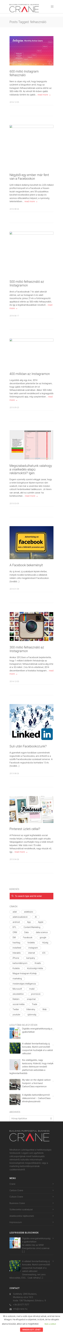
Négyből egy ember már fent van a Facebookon (29, 176)
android (16, 922)
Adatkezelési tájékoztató (22, 1216)
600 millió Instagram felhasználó (24, 73)
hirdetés (31, 942)
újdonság (31, 1014)
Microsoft (17, 989)
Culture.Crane (16, 1196)
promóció (35, 994)
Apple (40, 922)
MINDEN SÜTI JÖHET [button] (31, 1330)
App (29, 922)
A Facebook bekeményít (26, 565)
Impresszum (16, 1222)
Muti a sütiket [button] (50, 1324)
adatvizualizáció (20, 917)
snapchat (31, 999)
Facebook (27, 937)
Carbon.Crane (16, 1190)
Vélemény (30, 1009)
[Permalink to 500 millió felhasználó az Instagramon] (31, 254)
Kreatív (38, 963)
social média (18, 1004)
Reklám (16, 999)
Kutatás (16, 968)
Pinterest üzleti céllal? (25, 829)
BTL (14, 927)
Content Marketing (32, 927)
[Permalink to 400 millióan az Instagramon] (31, 353)
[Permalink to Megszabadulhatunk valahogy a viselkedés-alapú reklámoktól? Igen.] (31, 445)
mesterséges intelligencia (24, 984)
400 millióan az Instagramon (30, 374)
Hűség (45, 942)
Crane (12, 1184)
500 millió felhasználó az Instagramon (27, 283)
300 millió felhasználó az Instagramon (27, 649)
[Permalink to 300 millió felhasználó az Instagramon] (31, 626)
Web (44, 1009)
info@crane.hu (20, 1309)
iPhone (16, 958)
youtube (16, 1014)
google (43, 937)
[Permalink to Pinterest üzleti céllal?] (31, 809)
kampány (30, 958)
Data (26, 932)
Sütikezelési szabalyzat (21, 1209)
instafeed (17, 948)
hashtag (16, 942)
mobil (31, 989)
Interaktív (17, 953)
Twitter (16, 1009)
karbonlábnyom (20, 963)
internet (31, 953)
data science (42, 932)
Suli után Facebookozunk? (28, 746)
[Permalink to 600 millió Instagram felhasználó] (31, 50)
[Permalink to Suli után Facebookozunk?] (31, 722)
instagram (33, 948)
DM (14, 937)
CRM (15, 932)
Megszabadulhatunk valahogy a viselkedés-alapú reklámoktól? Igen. (31, 469)
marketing (17, 978)
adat (15, 912)
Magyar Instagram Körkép (25, 973)
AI (36, 917)
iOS (43, 953)
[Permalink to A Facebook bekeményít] (31, 542)
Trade (34, 1004)
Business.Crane (17, 1203)
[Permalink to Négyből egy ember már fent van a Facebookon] (31, 147)
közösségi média (35, 968)
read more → (44, 94)
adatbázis (28, 912)
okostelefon (18, 994)
